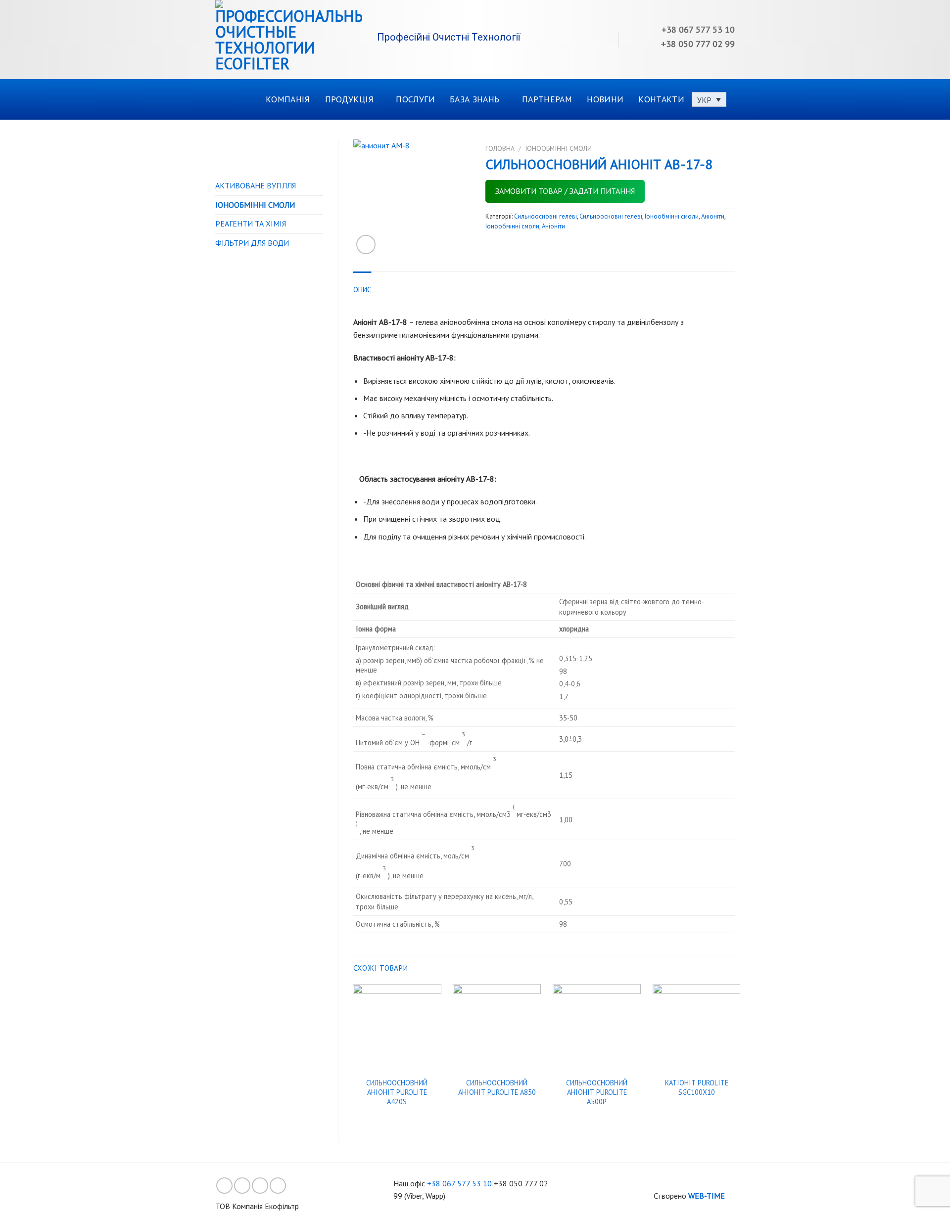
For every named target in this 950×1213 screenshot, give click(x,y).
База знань (475, 99)
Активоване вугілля (255, 185)
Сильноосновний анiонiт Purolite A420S (397, 1092)
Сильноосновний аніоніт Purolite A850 (497, 1087)
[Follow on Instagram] (242, 1185)
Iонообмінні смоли (255, 205)
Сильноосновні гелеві (545, 216)
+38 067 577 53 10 (459, 1183)
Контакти (661, 99)
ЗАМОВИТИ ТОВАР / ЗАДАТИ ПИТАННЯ (565, 191)
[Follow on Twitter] (260, 1185)
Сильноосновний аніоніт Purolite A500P (596, 1092)
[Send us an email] (278, 1185)
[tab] (362, 289)
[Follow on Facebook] (224, 1185)
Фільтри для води (252, 243)
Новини (605, 99)
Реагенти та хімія (250, 223)
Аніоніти (712, 216)
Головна (500, 148)
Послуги (415, 99)
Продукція (349, 99)
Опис (362, 289)
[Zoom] (366, 244)
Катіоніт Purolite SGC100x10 (696, 1087)
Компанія (288, 99)
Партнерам (547, 99)
